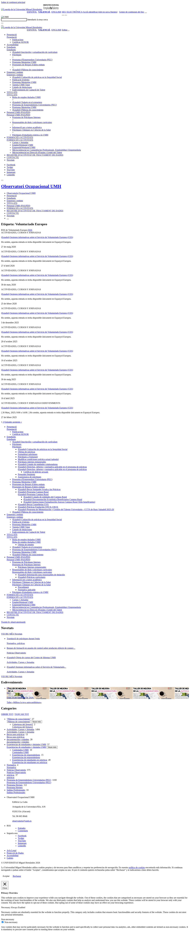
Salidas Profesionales (16, 790)
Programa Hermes (15, 785)
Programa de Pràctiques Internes (26, 117)
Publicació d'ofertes (20, 80)
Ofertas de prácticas (26, 452)
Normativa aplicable (26, 590)
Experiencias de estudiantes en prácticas (29, 760)
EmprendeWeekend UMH (23, 147)
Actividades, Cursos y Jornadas (20, 729)
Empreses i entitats (15, 72)
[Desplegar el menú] (66, 15)
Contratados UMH (20, 750)
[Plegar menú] (68, 30)
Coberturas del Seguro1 (22, 724)
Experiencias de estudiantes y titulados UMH (26, 744)
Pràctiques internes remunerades (32, 462)
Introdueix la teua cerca (37, 19)
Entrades (21, 828)
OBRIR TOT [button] (7, 714)
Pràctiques (16, 54)
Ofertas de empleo (26, 544)
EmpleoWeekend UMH (22, 145)
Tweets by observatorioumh (13, 622)
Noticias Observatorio (16, 770)
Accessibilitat (12, 44)
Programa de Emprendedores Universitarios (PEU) (34, 105)
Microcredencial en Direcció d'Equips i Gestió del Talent (37, 152)
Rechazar (17, 876)
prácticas (10, 775)
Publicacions (17, 39)
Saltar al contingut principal (13, 2)
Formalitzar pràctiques (27, 454)
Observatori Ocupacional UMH (31, 186)
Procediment (23, 587)
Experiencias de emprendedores (26, 755)
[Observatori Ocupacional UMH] (51, 9)
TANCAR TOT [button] (22, 714)
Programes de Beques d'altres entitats (28, 65)
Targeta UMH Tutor (21, 85)
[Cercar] (2, 23)
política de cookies (137, 867)
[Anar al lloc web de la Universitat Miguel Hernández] (21, 9)
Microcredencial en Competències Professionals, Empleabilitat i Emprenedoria (46, 150)
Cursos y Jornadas (20, 142)
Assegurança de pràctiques (29, 477)
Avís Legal (11, 850)
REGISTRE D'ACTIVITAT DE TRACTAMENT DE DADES (35, 155)
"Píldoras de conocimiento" (19, 719)
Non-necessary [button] (7, 919)
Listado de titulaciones (22, 87)
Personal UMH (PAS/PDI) (18, 112)
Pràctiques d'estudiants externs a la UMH (30, 135)
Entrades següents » (13, 422)
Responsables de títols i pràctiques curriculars (32, 122)
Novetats (10, 160)
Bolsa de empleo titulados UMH (26, 97)
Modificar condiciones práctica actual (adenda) (38, 459)
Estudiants (11, 47)
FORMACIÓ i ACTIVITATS (20, 137)
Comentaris (23, 831)
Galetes (10, 858)
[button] (12, 37)
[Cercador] (146, 12)
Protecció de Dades (15, 853)
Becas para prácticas (15, 734)
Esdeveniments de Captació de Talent (28, 90)
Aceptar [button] (6, 876)
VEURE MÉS (11, 634)
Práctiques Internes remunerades (32, 567)
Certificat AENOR (20, 42)
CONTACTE (13, 157)
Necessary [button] (6, 907)
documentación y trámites (18, 739)
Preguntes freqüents (26, 474)
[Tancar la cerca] (2, 25)
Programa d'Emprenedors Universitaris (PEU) (32, 60)
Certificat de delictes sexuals (35, 472)
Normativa (11, 765)
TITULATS (12, 92)
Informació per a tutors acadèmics (27, 127)
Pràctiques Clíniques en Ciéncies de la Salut (31, 130)
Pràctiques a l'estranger (28, 457)
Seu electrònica (72, 12)
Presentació (12, 34)
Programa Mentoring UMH (24, 62)
